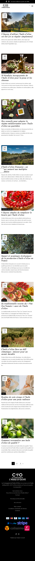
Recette (10, 209)
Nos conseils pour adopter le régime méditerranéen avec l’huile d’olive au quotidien (17, 123)
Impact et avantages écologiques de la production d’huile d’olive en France (17, 258)
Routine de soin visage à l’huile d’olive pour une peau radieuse (15, 398)
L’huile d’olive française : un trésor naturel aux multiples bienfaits (14, 169)
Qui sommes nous (17, 491)
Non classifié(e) (6, 31)
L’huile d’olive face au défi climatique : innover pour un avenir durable (14, 351)
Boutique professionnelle (17, 498)
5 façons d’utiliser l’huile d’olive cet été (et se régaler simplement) (17, 35)
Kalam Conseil (21, 537)
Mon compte (17, 506)
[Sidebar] (2, 170)
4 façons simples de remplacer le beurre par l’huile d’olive (16, 213)
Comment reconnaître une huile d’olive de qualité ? (15, 441)
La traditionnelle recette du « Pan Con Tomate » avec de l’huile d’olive (16, 306)
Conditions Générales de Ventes (17, 508)
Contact (17, 495)
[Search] (24, 6)
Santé (9, 118)
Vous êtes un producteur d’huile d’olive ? (17, 493)
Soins (9, 72)
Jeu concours (17, 502)
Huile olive (4, 72)
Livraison (17, 510)
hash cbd (17, 541)
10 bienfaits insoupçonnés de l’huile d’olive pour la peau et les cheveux (16, 78)
